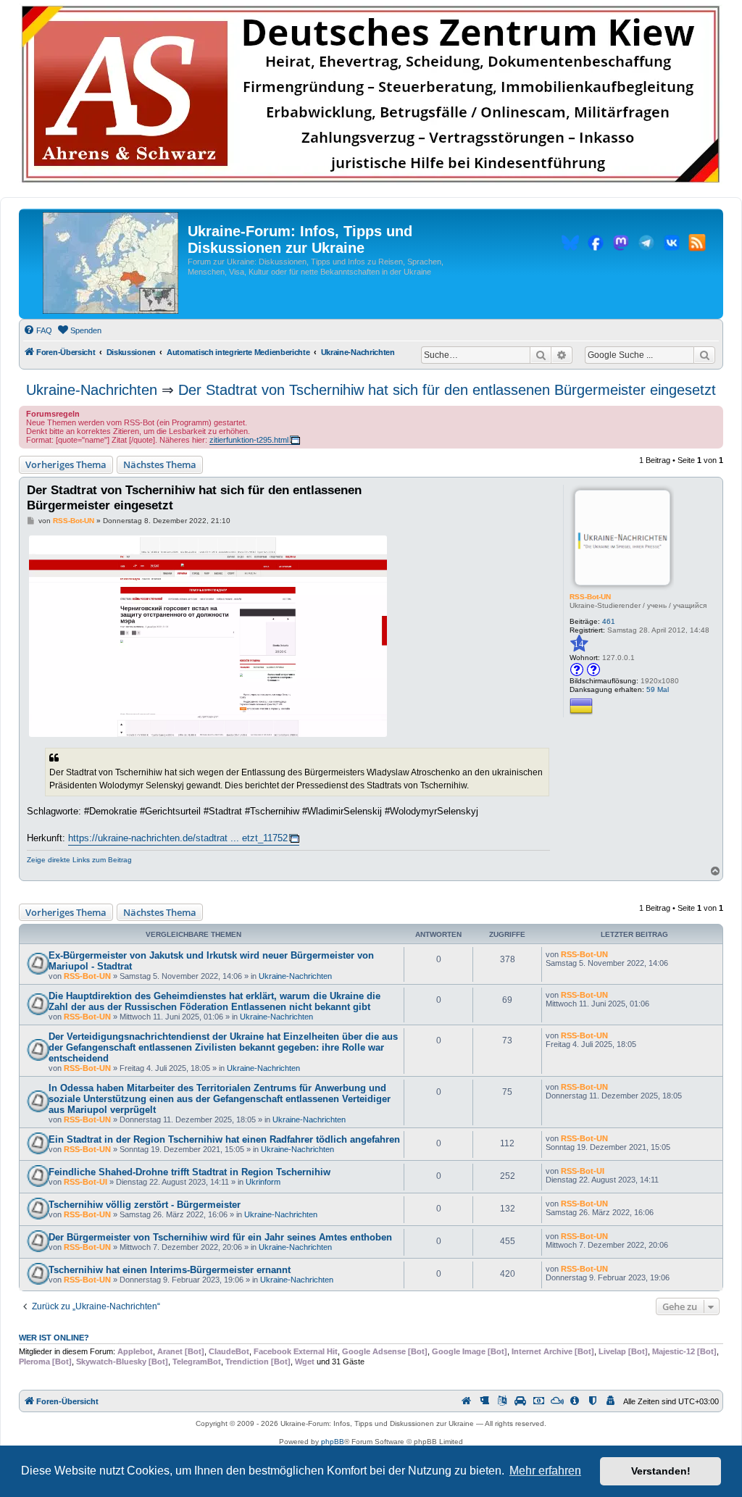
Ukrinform (263, 1181)
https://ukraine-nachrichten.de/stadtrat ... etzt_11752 (178, 838)
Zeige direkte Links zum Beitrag (79, 860)
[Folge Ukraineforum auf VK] (671, 245)
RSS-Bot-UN (590, 597)
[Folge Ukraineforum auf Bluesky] (570, 245)
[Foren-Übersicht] (110, 263)
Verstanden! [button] (661, 1471)
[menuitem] (37, 330)
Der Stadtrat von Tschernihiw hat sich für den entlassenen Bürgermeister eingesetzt (447, 390)
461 (608, 621)
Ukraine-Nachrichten (91, 390)
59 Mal (657, 689)
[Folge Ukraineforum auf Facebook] (595, 245)
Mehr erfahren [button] (545, 1470)
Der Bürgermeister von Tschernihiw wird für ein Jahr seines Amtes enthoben (220, 1237)
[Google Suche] (704, 355)
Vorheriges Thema (66, 464)
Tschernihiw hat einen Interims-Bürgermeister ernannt (170, 1269)
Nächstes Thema (159, 464)
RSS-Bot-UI (85, 1181)
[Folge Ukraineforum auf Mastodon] (621, 245)
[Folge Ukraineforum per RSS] (697, 245)
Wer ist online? (54, 1337)
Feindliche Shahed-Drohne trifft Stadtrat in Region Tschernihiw (189, 1172)
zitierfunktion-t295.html (248, 439)
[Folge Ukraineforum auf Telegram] (646, 245)
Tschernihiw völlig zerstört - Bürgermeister (145, 1204)
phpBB (332, 1442)
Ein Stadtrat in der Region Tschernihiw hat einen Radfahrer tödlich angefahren (224, 1139)
